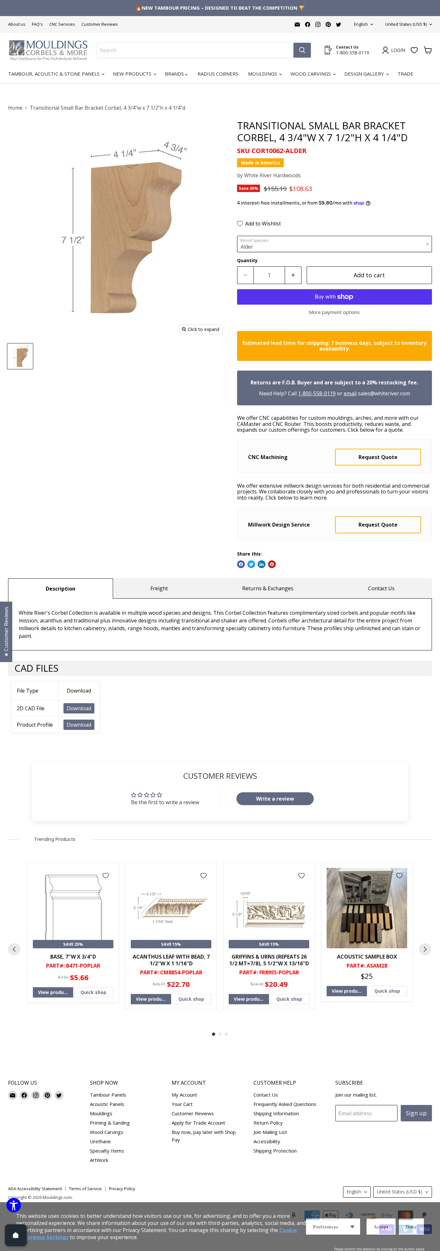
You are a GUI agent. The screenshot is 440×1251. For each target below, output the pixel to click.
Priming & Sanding (110, 1122)
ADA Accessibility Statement (35, 1188)
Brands (175, 73)
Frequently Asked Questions (284, 1104)
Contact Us (381, 588)
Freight (159, 588)
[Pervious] (14, 949)
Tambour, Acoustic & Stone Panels (54, 73)
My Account (184, 1094)
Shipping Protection (275, 1150)
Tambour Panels (108, 1094)
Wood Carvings (311, 73)
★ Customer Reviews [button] (6, 632)
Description (60, 588)
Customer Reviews (99, 24)
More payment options (334, 312)
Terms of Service (85, 1188)
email (350, 393)
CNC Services (62, 24)
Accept (381, 1227)
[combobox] (195, 50)
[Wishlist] (414, 50)
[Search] (302, 50)
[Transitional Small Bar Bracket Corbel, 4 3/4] (20, 356)
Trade (405, 73)
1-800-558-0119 (317, 393)
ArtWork (99, 1160)
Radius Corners (217, 73)
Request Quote (378, 457)
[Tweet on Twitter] (251, 564)
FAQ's (37, 24)
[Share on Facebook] (241, 564)
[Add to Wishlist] (105, 875)
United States (406, 24)
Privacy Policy (122, 1188)
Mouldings (263, 73)
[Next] (425, 949)
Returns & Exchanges (267, 588)
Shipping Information (276, 1113)
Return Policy (268, 1122)
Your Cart (182, 1104)
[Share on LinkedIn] (261, 564)
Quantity (247, 260)
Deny (411, 1227)
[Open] (16, 1235)
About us (16, 24)
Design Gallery (364, 73)
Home (15, 108)
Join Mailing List (270, 1132)
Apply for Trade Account (198, 1122)
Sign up (416, 1113)
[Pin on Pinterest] (272, 564)
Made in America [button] (260, 163)
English (361, 24)
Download (79, 708)
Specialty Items (107, 1150)
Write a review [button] (275, 798)
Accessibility (266, 1141)
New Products (133, 73)
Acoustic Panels (107, 1104)
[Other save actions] (352, 1227)
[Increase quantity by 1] (293, 275)
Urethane (100, 1141)
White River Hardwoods (272, 175)
